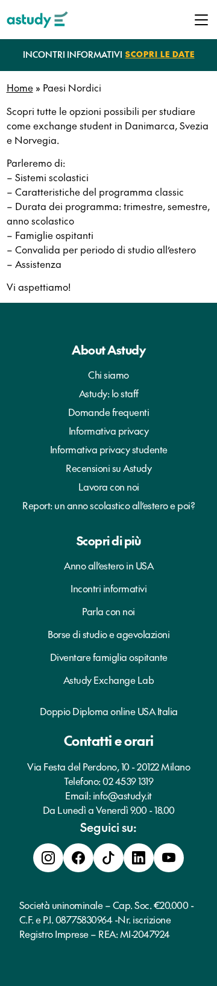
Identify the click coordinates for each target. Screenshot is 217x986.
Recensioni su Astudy (108, 467)
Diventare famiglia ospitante (109, 656)
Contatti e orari (109, 740)
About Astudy (108, 349)
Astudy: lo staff (109, 393)
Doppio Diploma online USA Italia (109, 711)
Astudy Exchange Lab (108, 679)
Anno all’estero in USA (108, 565)
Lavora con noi (108, 486)
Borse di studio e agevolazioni (108, 633)
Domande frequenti (108, 411)
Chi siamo (108, 374)
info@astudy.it (122, 795)
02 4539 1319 (127, 780)
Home (20, 87)
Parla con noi (108, 611)
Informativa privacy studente (109, 449)
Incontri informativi (108, 588)
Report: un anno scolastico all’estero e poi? (108, 505)
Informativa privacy (109, 430)
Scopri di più (109, 540)
